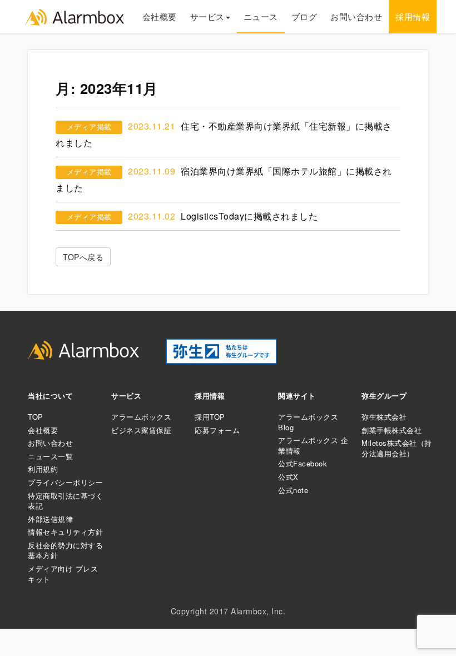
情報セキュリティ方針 (65, 531)
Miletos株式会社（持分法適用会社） (396, 448)
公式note (293, 490)
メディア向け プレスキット (63, 573)
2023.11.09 (151, 171)
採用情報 (412, 16)
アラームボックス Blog (308, 422)
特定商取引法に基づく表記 (65, 500)
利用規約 (43, 469)
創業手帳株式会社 (391, 430)
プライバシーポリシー (65, 482)
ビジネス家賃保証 (141, 430)
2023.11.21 (151, 126)
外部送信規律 (50, 519)
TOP (35, 416)
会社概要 (159, 16)
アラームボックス (141, 416)
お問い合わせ (356, 16)
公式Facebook (302, 463)
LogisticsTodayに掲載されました (249, 216)
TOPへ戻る (83, 256)
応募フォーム (217, 430)
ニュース (261, 16)
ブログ (304, 16)
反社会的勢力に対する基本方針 (65, 550)
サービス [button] (207, 16)
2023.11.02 (151, 216)
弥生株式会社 (384, 416)
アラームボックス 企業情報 (313, 445)
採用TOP (210, 416)
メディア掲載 (89, 126)
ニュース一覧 (50, 456)
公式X (288, 476)
